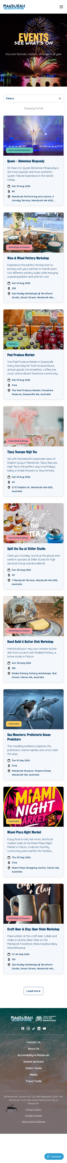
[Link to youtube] (44, 1028)
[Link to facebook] (22, 1028)
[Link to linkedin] (38, 1028)
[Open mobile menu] (61, 6)
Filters (10, 98)
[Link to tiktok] (33, 1028)
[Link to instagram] (28, 1028)
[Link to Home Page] (14, 6)
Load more (33, 991)
